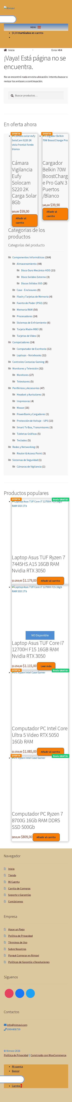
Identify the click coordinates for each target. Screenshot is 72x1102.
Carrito (17, 1085)
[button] (33, 27)
